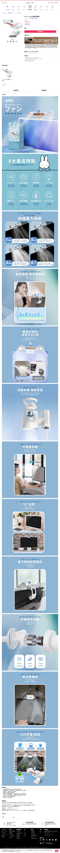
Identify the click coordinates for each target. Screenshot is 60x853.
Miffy (14, 817)
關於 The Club (4, 831)
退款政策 (18, 835)
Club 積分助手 (11, 835)
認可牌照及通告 (34, 838)
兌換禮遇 (11, 834)
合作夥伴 (32, 2)
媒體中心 (3, 836)
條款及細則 (33, 834)
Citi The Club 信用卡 (4, 835)
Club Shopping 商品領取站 (19, 833)
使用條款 (32, 832)
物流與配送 (19, 831)
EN (40, 832)
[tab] (16, 90)
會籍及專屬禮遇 (12, 831)
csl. (24, 831)
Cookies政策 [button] (17, 851)
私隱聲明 (32, 831)
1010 (25, 832)
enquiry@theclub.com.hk (49, 833)
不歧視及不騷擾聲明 (34, 836)
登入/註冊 (55, 2)
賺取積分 (11, 832)
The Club (28, 2)
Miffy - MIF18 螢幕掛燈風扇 (6, 80)
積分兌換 (11, 837)
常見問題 (18, 836)
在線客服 (18, 838)
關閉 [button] (56, 850)
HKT (24, 835)
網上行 (25, 834)
